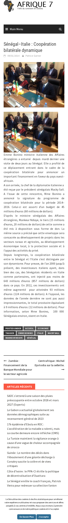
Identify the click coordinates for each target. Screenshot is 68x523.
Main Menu (16, 29)
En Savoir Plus (27, 516)
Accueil (29, 328)
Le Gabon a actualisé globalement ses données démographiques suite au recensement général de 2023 (30, 414)
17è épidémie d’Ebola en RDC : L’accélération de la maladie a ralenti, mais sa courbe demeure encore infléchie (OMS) (33, 428)
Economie (43, 328)
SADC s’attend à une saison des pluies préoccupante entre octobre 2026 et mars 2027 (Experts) (33, 400)
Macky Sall (53, 333)
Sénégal (31, 337)
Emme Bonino (25, 333)
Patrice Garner (33, 55)
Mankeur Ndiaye (14, 337)
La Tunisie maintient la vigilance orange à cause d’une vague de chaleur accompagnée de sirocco (33, 443)
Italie (40, 333)
